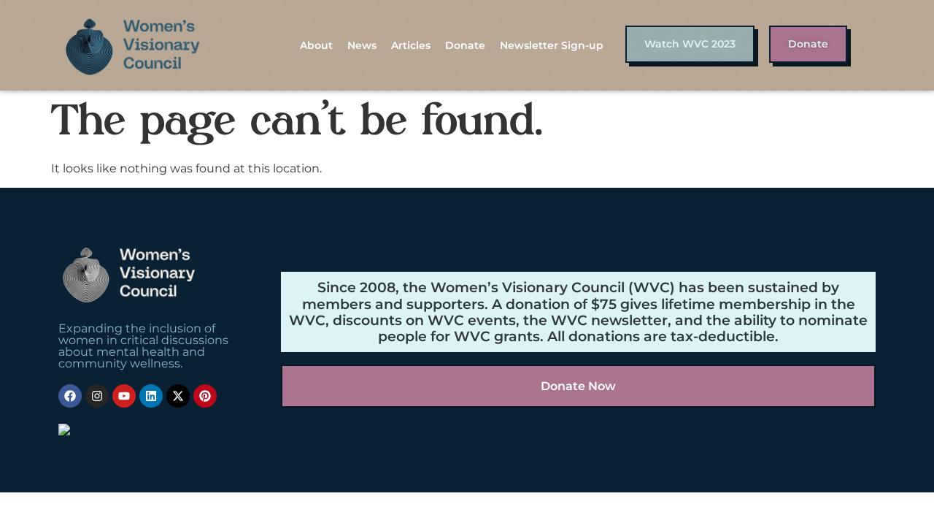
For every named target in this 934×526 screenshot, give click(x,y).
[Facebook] (70, 396)
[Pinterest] (205, 396)
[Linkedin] (151, 396)
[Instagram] (97, 396)
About (316, 45)
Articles (411, 45)
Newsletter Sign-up (551, 45)
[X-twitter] (178, 396)
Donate (465, 45)
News (362, 45)
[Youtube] (124, 396)
